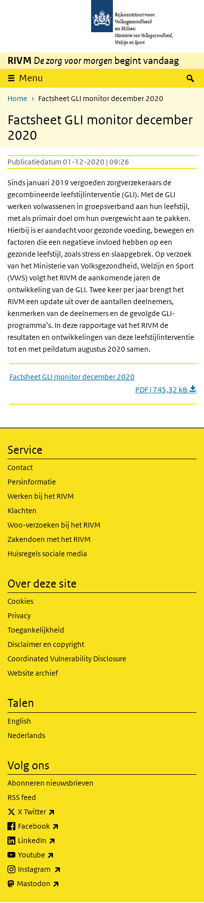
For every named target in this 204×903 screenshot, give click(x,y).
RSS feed (21, 797)
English (19, 721)
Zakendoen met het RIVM (49, 539)
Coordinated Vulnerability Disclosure (66, 658)
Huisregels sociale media (47, 553)
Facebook (60, 826)
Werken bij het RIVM (40, 496)
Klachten (22, 510)
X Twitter (58, 811)
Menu (31, 78)
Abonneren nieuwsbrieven (50, 783)
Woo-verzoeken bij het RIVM (54, 525)
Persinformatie (31, 481)
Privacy (19, 615)
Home (17, 98)
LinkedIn (58, 840)
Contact (20, 467)
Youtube (58, 854)
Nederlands (26, 735)
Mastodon (60, 883)
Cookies (20, 601)
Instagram (61, 869)
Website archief (32, 673)
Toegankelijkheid (35, 630)
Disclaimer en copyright (45, 644)
